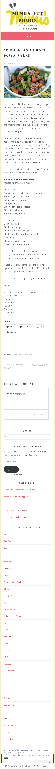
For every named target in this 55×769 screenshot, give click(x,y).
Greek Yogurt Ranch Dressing (15, 517)
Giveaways (8, 629)
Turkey (6, 732)
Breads (6, 554)
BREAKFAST (8, 561)
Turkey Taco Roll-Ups (40, 365)
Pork (5, 684)
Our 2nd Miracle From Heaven (16, 510)
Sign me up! (11, 469)
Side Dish (28, 354)
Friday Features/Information (15, 616)
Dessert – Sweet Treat (12, 582)
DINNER (7, 589)
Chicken (15, 354)
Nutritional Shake (10, 677)
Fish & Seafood (10, 609)
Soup (6, 718)
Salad (21, 354)
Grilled (6, 643)
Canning (7, 568)
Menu (29, 36)
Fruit (5, 623)
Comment (38, 414)
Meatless (7, 664)
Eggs (5, 602)
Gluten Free (8, 636)
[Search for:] (27, 437)
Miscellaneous (9, 670)
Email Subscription (27, 446)
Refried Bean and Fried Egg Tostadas (18, 496)
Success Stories (10, 725)
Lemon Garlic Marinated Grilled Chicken (19, 489)
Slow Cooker (9, 705)
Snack (6, 711)
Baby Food (8, 541)
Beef (5, 548)
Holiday (7, 650)
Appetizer (7, 534)
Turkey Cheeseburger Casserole (13, 366)
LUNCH (6, 657)
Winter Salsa (8, 503)
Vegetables (8, 739)
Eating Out (8, 595)
